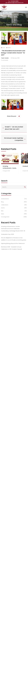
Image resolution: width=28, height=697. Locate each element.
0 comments (4, 60)
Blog (7, 12)
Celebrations (14, 205)
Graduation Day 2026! (7, 234)
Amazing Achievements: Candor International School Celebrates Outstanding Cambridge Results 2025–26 (13, 229)
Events (14, 208)
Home (2, 12)
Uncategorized (14, 217)
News (14, 214)
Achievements (14, 199)
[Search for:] (14, 187)
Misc (14, 211)
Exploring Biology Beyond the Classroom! (13, 243)
